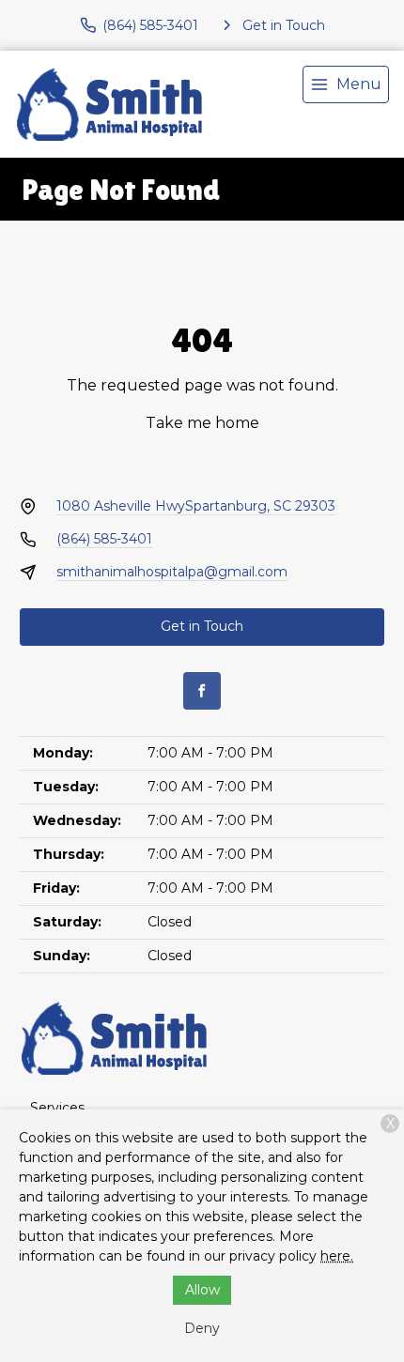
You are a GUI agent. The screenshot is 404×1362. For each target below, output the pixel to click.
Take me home (202, 423)
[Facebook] (202, 691)
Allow (202, 1289)
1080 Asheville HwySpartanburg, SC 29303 (195, 505)
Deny (202, 1328)
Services (57, 1107)
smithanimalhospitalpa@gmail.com (171, 571)
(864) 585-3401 (104, 538)
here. (336, 1255)
